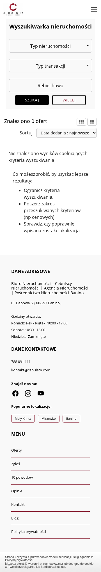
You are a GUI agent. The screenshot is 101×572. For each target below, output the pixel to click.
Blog (15, 518)
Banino (71, 418)
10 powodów (22, 477)
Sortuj (26, 133)
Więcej (69, 100)
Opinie (16, 490)
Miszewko (49, 418)
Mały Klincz (23, 418)
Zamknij (50, 561)
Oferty (16, 450)
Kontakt (18, 504)
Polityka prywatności (28, 531)
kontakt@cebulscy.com (30, 369)
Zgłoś (15, 463)
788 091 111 (21, 361)
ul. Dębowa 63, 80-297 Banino (36, 302)
